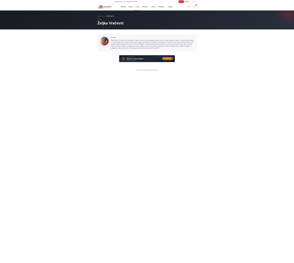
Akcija (153, 6)
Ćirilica (186, 1)
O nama (170, 6)
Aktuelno (161, 6)
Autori (137, 6)
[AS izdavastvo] (104, 6)
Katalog (145, 6)
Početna (123, 6)
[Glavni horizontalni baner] (147, 58)
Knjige (131, 6)
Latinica (181, 1)
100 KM (124, 1)
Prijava (194, 1)
